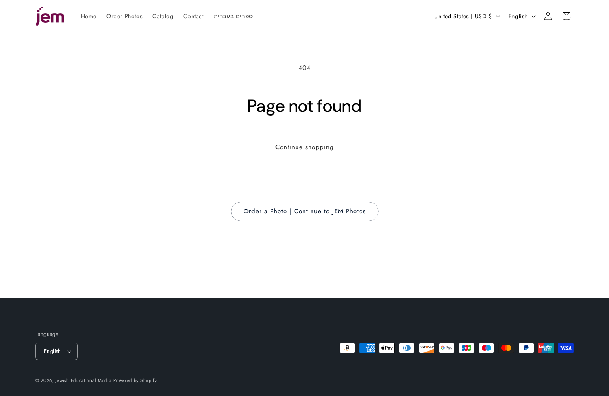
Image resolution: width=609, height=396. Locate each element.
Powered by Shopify (135, 380)
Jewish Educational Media (83, 380)
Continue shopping (305, 147)
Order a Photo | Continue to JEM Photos (305, 211)
